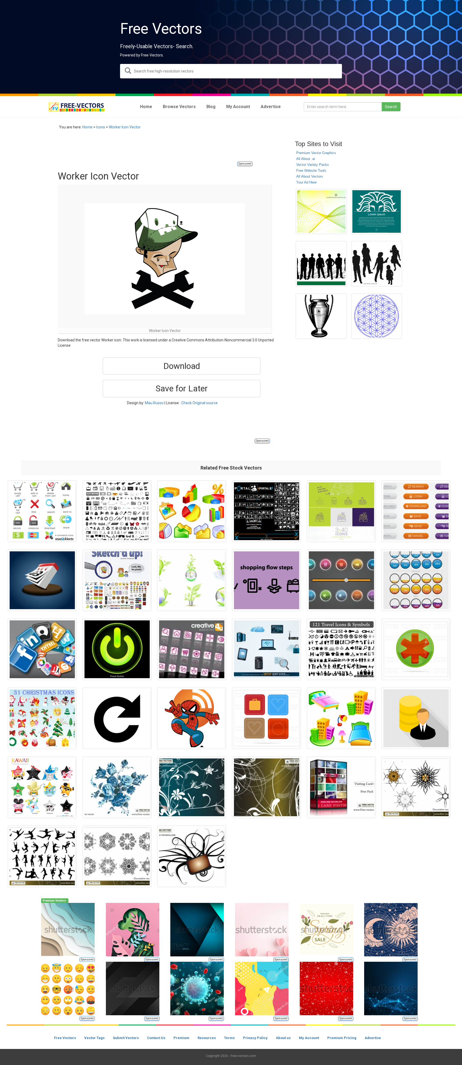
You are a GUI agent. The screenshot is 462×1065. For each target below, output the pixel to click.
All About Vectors (309, 176)
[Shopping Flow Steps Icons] (266, 580)
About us (283, 1038)
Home (87, 127)
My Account (309, 1038)
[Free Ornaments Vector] (191, 856)
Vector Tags (94, 1038)
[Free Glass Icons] (191, 649)
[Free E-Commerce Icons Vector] (42, 511)
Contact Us (156, 1038)
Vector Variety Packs (312, 165)
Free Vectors (65, 1038)
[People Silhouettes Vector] (321, 263)
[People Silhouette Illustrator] (376, 263)
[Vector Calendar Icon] (42, 580)
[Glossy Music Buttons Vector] (341, 580)
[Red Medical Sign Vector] (416, 649)
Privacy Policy (255, 1038)
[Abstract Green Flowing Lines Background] (321, 211)
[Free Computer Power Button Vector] (117, 649)
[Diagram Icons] (191, 511)
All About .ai (305, 159)
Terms (229, 1038)
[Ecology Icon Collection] (191, 580)
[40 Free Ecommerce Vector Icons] (341, 511)
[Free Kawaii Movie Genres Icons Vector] (42, 787)
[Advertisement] (155, 148)
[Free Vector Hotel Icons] (341, 718)
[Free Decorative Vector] (416, 787)
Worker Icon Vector (125, 127)
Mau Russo (154, 403)
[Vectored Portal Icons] (266, 511)
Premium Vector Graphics (316, 153)
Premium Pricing (341, 1038)
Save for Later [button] (182, 388)
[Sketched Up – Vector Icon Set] (117, 580)
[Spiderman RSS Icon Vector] (191, 718)
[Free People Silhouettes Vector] (42, 856)
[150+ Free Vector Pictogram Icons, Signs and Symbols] (117, 511)
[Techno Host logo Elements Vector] (266, 649)
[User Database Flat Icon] (416, 718)
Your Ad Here (306, 182)
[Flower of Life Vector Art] (376, 316)
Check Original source (199, 403)
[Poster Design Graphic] (376, 211)
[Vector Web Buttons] (416, 511)
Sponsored (244, 163)
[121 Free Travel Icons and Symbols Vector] (341, 649)
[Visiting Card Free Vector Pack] (341, 787)
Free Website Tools (311, 171)
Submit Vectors (126, 1038)
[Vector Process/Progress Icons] (416, 580)
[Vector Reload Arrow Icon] (117, 718)
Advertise (373, 1038)
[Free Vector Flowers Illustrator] (117, 787)
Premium (181, 1038)
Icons (100, 127)
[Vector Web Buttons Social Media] (42, 649)
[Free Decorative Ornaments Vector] (117, 856)
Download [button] (181, 366)
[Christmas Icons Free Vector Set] (42, 718)
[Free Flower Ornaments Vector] (191, 787)
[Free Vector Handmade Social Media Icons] (266, 718)
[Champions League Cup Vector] (321, 316)
